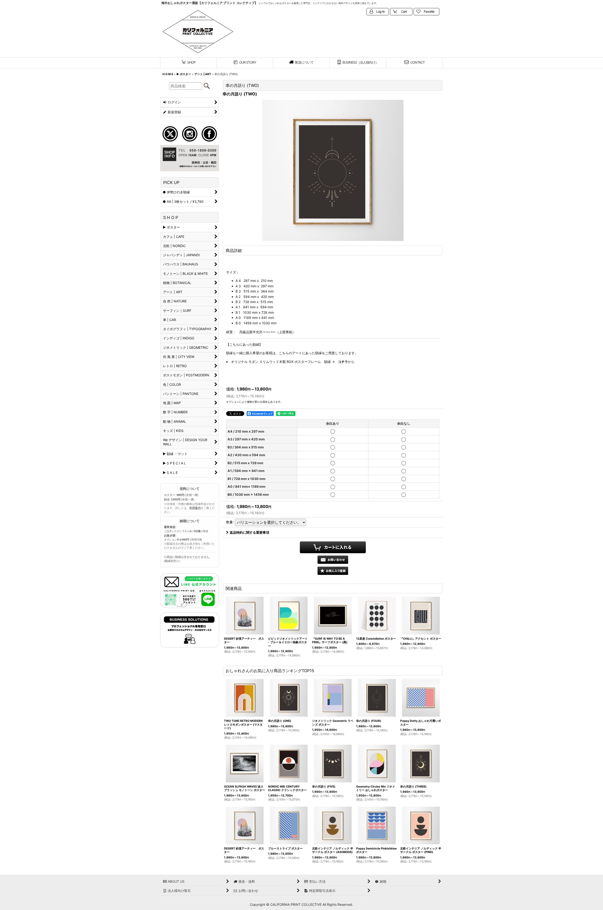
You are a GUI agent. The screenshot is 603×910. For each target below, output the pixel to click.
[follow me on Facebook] (209, 133)
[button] (333, 571)
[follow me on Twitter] (170, 133)
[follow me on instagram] (189, 133)
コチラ (343, 362)
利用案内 (195, 508)
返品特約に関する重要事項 (249, 532)
